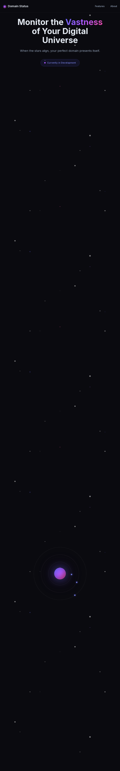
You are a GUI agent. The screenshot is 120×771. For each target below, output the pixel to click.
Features (99, 6)
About (113, 6)
